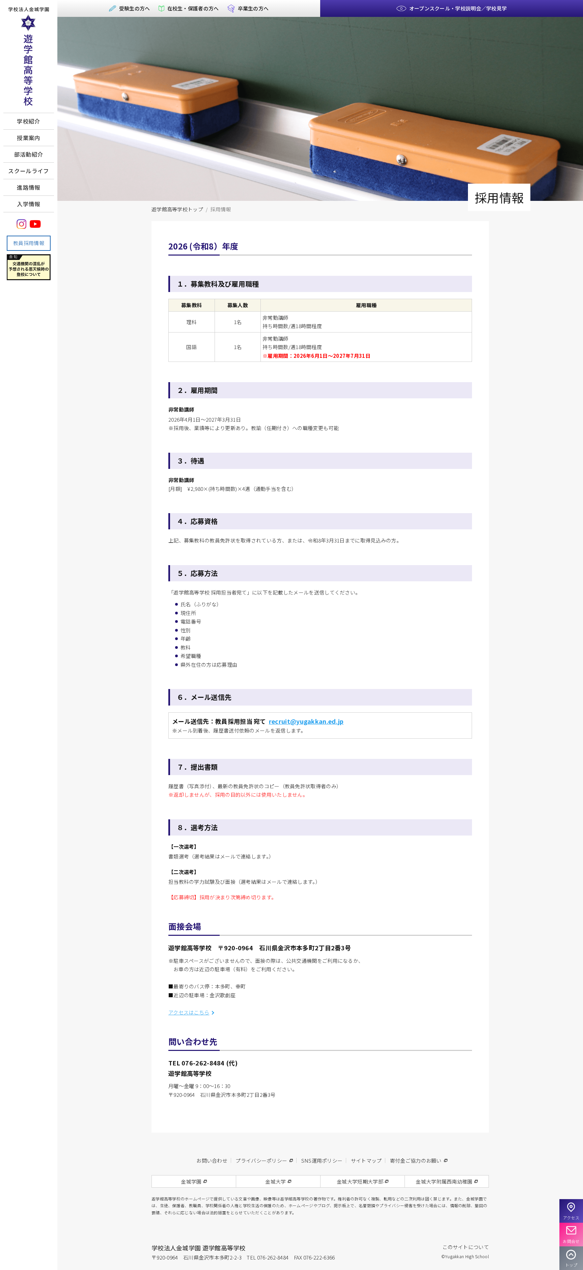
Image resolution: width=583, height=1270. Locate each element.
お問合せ (571, 1241)
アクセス (571, 1217)
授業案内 (28, 138)
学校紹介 (28, 121)
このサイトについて (465, 1246)
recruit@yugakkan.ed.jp (306, 721)
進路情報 (28, 187)
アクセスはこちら (188, 1012)
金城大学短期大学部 (360, 1181)
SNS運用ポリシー (322, 1160)
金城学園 (191, 1181)
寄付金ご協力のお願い (416, 1160)
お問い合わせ (211, 1160)
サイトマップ (366, 1160)
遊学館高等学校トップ (177, 209)
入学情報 (28, 204)
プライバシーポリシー (261, 1160)
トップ (571, 1265)
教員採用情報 (28, 242)
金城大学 (275, 1181)
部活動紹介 (29, 154)
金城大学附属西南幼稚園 (444, 1181)
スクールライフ (28, 171)
